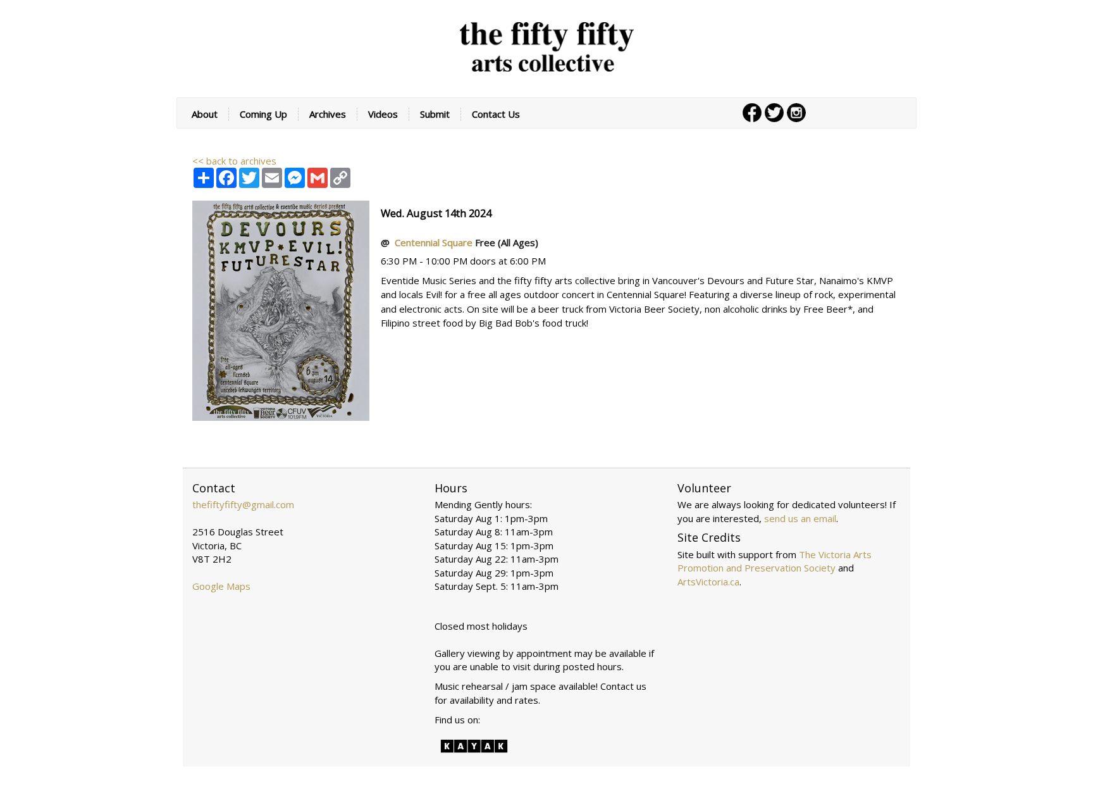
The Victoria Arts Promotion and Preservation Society (774, 561)
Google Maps (221, 586)
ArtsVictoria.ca (708, 581)
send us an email (800, 518)
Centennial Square (435, 242)
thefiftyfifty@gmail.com (243, 504)
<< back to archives (234, 160)
